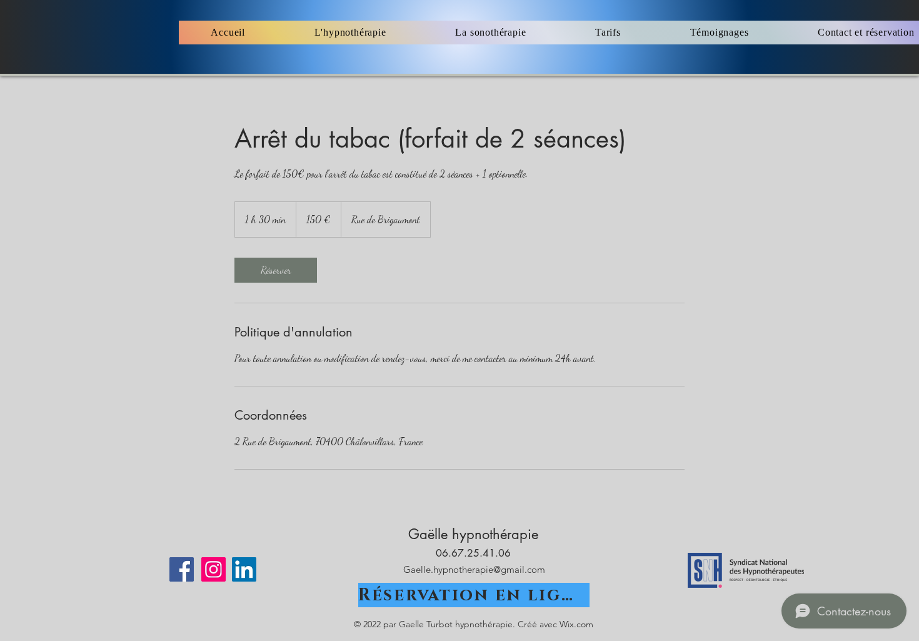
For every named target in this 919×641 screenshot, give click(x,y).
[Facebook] (181, 569)
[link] (275, 270)
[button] (350, 32)
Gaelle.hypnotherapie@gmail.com (474, 569)
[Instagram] (213, 569)
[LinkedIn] (244, 569)
